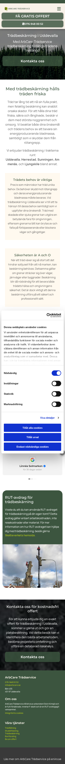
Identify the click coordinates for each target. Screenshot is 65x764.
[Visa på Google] (32, 460)
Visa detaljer (47, 417)
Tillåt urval (32, 437)
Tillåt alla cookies (32, 427)
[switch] (56, 383)
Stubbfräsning (11, 730)
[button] (32, 16)
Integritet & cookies (14, 713)
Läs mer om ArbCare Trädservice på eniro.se (32, 759)
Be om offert (10, 739)
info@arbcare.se (12, 685)
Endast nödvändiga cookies (32, 446)
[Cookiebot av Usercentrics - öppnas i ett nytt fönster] (46, 315)
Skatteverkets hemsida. (20, 535)
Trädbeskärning (12, 733)
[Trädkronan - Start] (17, 9)
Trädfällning (10, 727)
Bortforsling (10, 736)
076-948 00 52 (11, 682)
